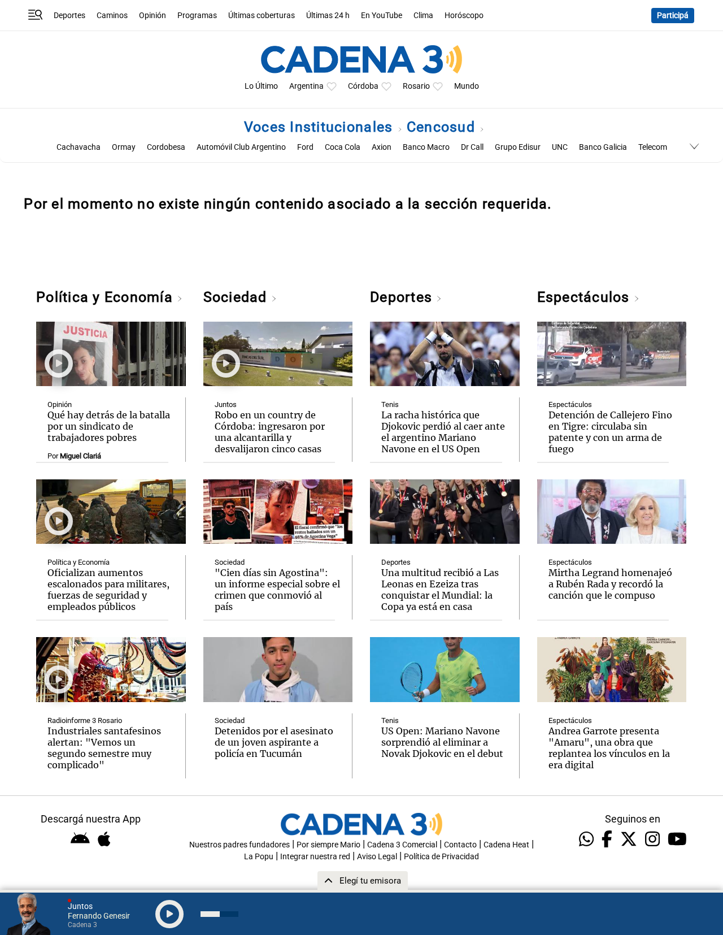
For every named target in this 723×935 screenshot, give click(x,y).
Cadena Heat (506, 845)
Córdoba (363, 86)
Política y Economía (106, 297)
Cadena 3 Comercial (402, 845)
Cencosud (443, 127)
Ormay (124, 147)
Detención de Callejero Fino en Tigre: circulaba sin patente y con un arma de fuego (610, 431)
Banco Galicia (603, 147)
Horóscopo (464, 15)
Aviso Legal (377, 857)
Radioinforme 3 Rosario (84, 720)
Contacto (460, 845)
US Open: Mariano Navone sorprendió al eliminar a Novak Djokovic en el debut (442, 742)
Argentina (306, 86)
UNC (560, 147)
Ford (305, 147)
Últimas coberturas (261, 15)
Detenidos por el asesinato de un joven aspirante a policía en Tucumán (274, 742)
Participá (673, 15)
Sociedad (237, 297)
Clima (423, 15)
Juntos (226, 404)
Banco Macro (426, 147)
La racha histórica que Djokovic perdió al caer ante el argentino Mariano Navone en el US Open (443, 431)
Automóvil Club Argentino (241, 147)
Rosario (416, 86)
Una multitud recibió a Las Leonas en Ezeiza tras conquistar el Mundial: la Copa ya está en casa (440, 589)
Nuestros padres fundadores (239, 845)
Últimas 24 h (328, 15)
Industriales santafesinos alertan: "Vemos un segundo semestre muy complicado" (104, 747)
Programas (197, 15)
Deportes (69, 15)
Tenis (390, 404)
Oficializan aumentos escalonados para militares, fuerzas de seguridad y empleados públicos (108, 589)
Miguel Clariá (80, 456)
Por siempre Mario (328, 845)
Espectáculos (585, 297)
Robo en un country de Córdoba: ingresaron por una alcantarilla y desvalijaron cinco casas (270, 431)
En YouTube (381, 15)
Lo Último (261, 86)
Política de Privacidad (441, 857)
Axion (381, 147)
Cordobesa (166, 147)
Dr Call (472, 147)
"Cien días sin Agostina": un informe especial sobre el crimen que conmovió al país (277, 589)
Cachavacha (78, 147)
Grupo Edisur (518, 147)
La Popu (258, 857)
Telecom (652, 147)
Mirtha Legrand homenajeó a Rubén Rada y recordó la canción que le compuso (610, 584)
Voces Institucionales (320, 127)
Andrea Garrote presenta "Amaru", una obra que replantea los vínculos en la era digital (609, 747)
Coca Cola (342, 147)
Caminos (112, 15)
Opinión (152, 15)
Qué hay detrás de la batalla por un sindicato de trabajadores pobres (108, 426)
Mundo (466, 86)
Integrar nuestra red (315, 857)
